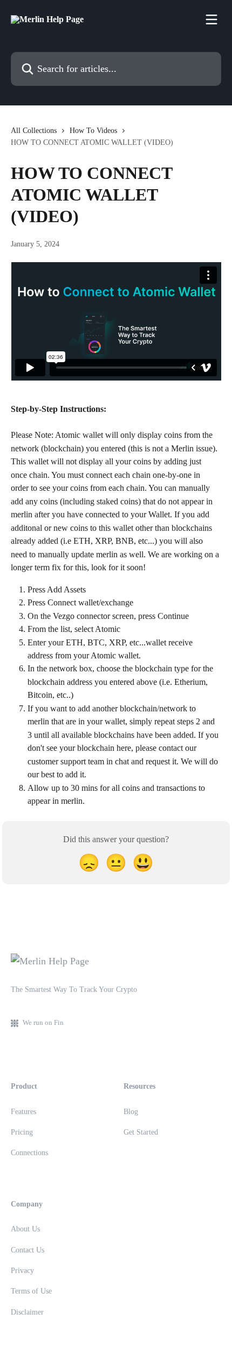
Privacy (22, 1271)
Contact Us (27, 1250)
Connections (29, 1153)
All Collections (34, 130)
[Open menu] (211, 19)
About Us (25, 1229)
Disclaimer (27, 1312)
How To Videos (93, 130)
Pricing (22, 1132)
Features (23, 1112)
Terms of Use (31, 1291)
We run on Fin (43, 1022)
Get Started (141, 1132)
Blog (131, 1112)
